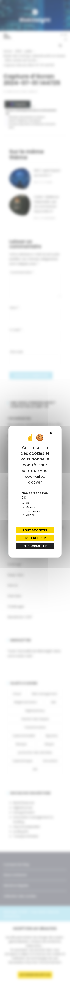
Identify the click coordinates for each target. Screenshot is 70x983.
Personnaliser (35, 546)
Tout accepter (35, 530)
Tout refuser (35, 538)
